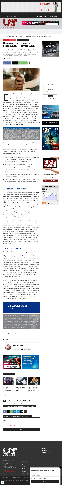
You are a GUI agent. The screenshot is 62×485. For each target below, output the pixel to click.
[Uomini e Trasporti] (12, 23)
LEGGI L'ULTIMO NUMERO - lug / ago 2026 (50, 123)
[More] (29, 62)
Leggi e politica (18, 37)
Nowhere (13, 483)
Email (4, 420)
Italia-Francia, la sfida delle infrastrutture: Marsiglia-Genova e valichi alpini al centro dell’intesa (7, 389)
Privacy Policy (13, 426)
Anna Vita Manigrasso (11, 400)
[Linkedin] (14, 411)
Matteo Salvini (6, 403)
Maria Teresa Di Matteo (27, 400)
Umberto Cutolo (8, 58)
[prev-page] (4, 395)
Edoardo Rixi (19, 400)
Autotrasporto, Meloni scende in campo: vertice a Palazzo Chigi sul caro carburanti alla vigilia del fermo (33, 389)
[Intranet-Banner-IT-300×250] (12, 369)
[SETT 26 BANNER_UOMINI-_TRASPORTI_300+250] (30, 369)
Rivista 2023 (19, 39)
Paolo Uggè (13, 403)
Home (4, 37)
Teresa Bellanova (27, 403)
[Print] (25, 411)
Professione (10, 37)
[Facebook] (4, 411)
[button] (57, 31)
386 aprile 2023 (26, 39)
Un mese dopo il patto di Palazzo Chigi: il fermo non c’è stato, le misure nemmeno (21, 388)
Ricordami (51, 98)
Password (50, 89)
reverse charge (19, 403)
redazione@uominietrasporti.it (9, 471)
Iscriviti (21, 429)
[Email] (21, 411)
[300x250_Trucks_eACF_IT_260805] (51, 56)
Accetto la (11, 426)
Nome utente (50, 84)
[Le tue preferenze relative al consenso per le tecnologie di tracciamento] (2, 482)
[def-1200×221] (31, 12)
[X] (8, 411)
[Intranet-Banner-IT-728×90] (40, 25)
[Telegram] (18, 411)
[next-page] (6, 395)
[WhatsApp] (11, 411)
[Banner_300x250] (50, 119)
